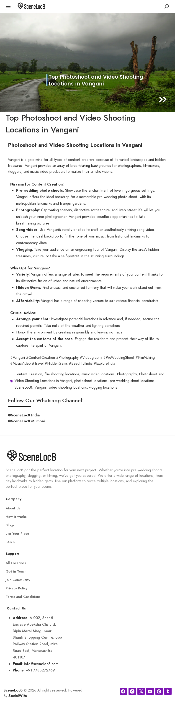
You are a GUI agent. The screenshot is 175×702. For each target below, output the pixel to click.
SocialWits (17, 695)
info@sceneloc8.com (41, 663)
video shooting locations (68, 387)
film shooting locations (61, 374)
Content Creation (28, 374)
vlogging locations (103, 387)
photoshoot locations (91, 380)
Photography (127, 374)
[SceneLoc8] (31, 6)
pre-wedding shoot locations (132, 380)
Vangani (40, 387)
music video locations (98, 374)
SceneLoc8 (23, 387)
